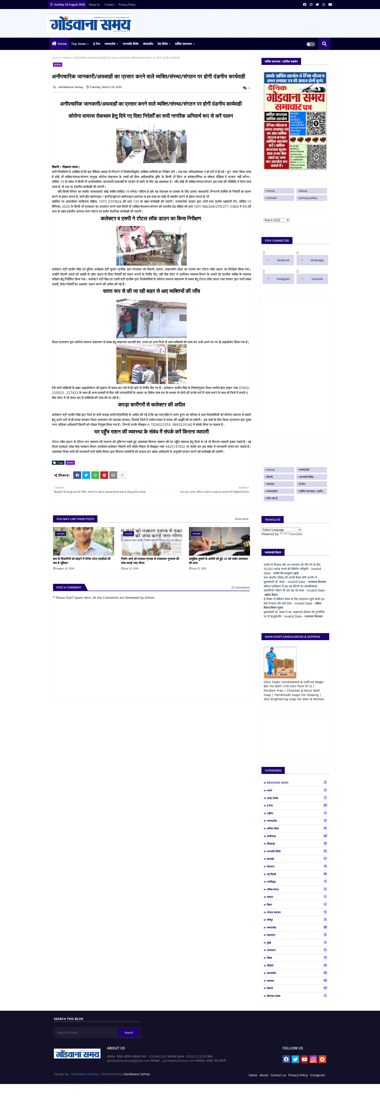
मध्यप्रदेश (110, 44)
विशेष (297, 958)
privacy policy (127, 4)
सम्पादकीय (272, 491)
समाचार (67, 58)
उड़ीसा (296, 813)
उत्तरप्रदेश (296, 821)
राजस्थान (297, 950)
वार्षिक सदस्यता (183, 44)
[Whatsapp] (95, 475)
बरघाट (296, 897)
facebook (283, 260)
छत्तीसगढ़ (297, 836)
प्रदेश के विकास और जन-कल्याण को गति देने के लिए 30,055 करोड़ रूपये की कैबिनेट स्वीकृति (292, 566)
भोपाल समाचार (296, 912)
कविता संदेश (297, 828)
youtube (317, 279)
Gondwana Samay (84, 1074)
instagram (283, 279)
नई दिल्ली (297, 874)
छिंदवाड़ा (297, 843)
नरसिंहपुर (296, 882)
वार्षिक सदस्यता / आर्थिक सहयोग (313, 491)
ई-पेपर (96, 44)
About (303, 191)
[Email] (113, 475)
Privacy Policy (298, 1075)
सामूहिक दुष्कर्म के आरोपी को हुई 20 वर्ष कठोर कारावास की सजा (218, 561)
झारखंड (297, 859)
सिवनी (270, 477)
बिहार (296, 904)
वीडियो (297, 965)
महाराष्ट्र (296, 935)
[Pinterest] (104, 475)
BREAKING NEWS (296, 782)
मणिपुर (296, 920)
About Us (95, 4)
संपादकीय (148, 44)
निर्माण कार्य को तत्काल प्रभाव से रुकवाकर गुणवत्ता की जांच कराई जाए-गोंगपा (150, 561)
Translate (295, 534)
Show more (241, 519)
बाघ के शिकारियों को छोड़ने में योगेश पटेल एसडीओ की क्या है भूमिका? (81, 561)
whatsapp (317, 260)
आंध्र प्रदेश (296, 798)
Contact (272, 198)
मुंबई (296, 942)
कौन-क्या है (272, 498)
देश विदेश (163, 44)
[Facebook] (77, 475)
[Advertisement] (295, 367)
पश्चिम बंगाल (296, 889)
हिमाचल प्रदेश (296, 996)
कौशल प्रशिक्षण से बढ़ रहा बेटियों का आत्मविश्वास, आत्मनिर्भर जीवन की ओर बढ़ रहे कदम (291, 588)
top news (78, 44)
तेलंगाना (297, 866)
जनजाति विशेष (131, 44)
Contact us (278, 1075)
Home (62, 44)
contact (110, 4)
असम (296, 790)
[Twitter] (86, 475)
